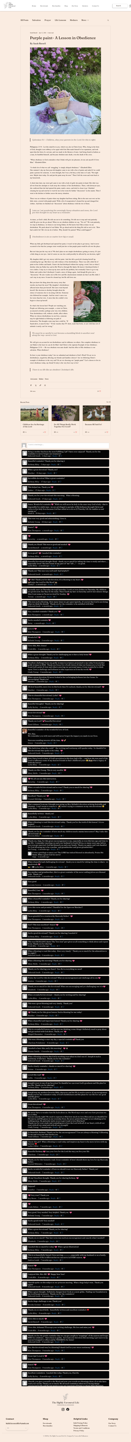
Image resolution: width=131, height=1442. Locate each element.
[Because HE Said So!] (96, 413)
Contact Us (112, 1426)
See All (109, 402)
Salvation (36, 20)
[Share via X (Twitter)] (36, 385)
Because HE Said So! (93, 424)
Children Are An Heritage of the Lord (33, 425)
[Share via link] (40, 385)
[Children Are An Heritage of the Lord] (34, 413)
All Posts (24, 20)
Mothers (74, 20)
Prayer (47, 20)
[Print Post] (45, 385)
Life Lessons (60, 20)
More (83, 20)
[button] (108, 20)
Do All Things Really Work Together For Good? (65, 425)
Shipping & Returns (80, 1425)
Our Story (112, 1423)
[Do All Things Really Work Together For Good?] (65, 413)
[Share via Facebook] (31, 385)
